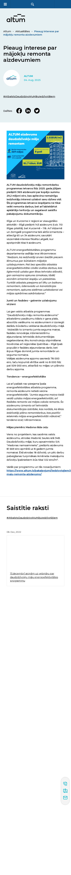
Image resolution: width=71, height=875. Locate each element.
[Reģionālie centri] (65, 791)
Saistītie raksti (28, 508)
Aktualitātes (22, 31)
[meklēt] (32, 4)
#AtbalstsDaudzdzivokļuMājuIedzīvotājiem (29, 96)
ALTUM (28, 76)
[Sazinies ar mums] (65, 798)
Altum (7, 31)
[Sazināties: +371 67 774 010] (65, 784)
